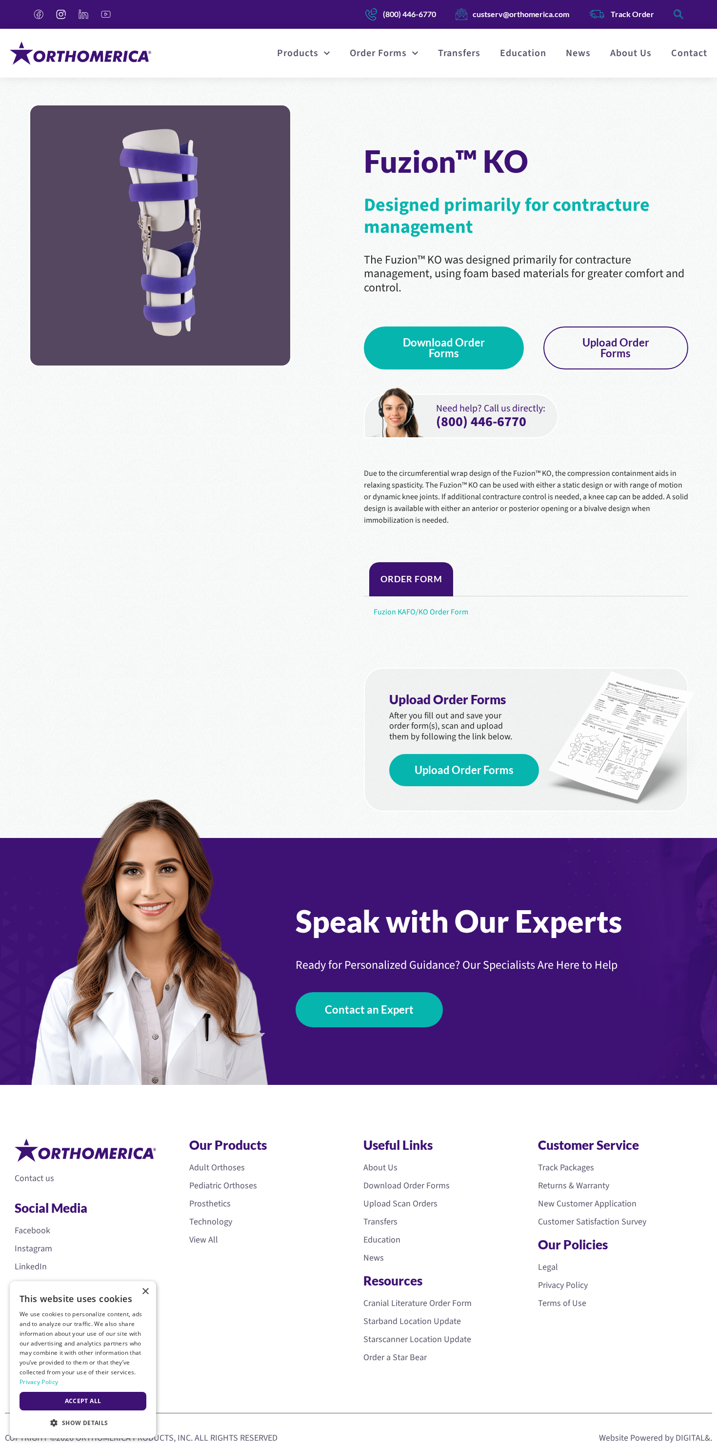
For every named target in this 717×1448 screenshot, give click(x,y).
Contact (689, 53)
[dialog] (83, 1359)
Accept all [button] (83, 1401)
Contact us (34, 1178)
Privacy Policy (39, 1382)
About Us (631, 53)
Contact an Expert (369, 1009)
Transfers (459, 53)
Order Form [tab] (411, 578)
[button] (83, 1422)
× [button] (145, 1291)
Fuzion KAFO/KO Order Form (421, 612)
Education (523, 53)
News (578, 53)
